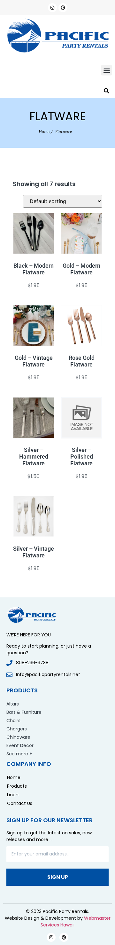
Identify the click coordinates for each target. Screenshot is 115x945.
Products (17, 786)
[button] (106, 70)
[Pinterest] (62, 7)
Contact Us (19, 803)
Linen (13, 794)
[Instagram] (52, 7)
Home (44, 131)
